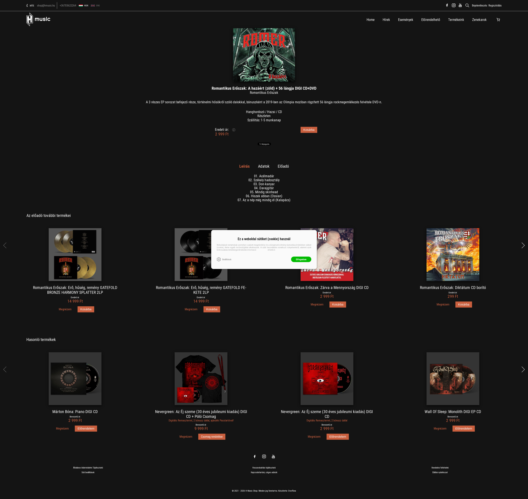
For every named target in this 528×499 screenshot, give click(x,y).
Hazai (271, 112)
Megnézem (65, 309)
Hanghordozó (255, 112)
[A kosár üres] (498, 19)
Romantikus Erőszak (264, 93)
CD (280, 112)
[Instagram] (454, 5)
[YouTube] (460, 5)
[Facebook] (447, 5)
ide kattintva (262, 250)
